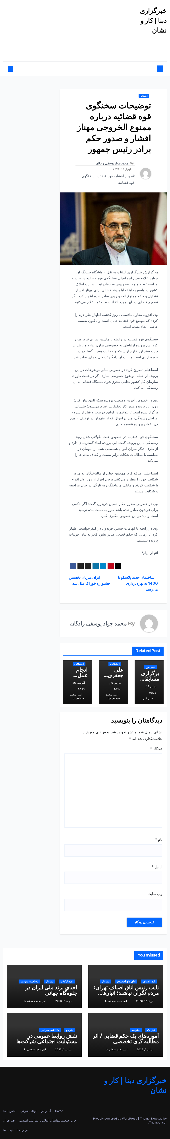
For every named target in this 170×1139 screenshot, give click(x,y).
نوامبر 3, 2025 (145, 1049)
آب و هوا (46, 1111)
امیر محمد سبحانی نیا (113, 696)
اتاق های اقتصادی (126, 981)
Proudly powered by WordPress (115, 1118)
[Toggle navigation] (87, 68)
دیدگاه (156, 748)
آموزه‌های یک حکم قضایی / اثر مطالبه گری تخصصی (126, 1039)
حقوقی (136, 1029)
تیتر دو (69, 1029)
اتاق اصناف (149, 981)
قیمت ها (8, 1130)
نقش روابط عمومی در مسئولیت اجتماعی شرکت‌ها (46, 1039)
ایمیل (157, 866)
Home (59, 1111)
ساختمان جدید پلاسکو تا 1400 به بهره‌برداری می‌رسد (138, 583)
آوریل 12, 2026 (144, 1001)
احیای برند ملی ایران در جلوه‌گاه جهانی (51, 990)
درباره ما (22, 1130)
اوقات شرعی (28, 1111)
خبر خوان (9, 1120)
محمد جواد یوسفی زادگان (112, 163)
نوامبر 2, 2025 (63, 1049)
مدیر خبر (148, 698)
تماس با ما (9, 1111)
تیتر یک (105, 981)
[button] (14, 69)
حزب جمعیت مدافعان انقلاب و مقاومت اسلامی (47, 1120)
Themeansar (158, 1122)
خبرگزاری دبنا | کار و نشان (153, 20)
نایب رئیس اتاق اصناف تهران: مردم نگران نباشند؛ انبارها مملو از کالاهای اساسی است (126, 993)
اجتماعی (144, 95)
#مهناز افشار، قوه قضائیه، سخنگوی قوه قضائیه (108, 179)
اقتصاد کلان (67, 981)
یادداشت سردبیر (29, 981)
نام (158, 839)
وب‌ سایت (155, 893)
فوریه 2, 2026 (63, 1001)
